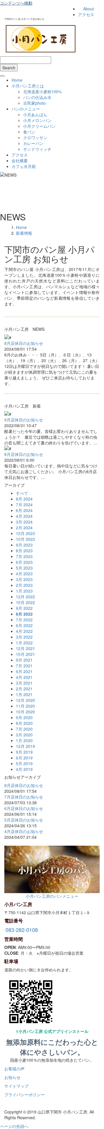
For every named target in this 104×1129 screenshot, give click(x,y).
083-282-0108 (21, 929)
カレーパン (33, 143)
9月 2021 (24, 660)
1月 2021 (24, 694)
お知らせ (12, 1077)
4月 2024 (24, 516)
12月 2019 (25, 746)
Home (17, 80)
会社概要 (20, 160)
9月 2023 (24, 545)
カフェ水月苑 (24, 166)
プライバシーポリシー (24, 1094)
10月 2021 (25, 654)
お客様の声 (14, 1068)
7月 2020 (24, 729)
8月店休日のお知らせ (23, 343)
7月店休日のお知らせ (23, 797)
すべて (22, 493)
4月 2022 (24, 631)
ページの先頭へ (14, 1126)
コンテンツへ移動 (16, 3)
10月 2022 (25, 602)
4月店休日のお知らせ (23, 831)
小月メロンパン (37, 120)
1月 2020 (24, 740)
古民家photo (34, 103)
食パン (29, 132)
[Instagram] (6, 1103)
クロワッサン (35, 137)
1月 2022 (24, 642)
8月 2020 (24, 723)
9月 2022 (24, 608)
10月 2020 (25, 712)
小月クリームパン (39, 126)
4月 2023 (24, 573)
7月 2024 (24, 504)
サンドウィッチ (37, 149)
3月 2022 (24, 637)
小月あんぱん (35, 114)
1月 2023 (24, 591)
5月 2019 (24, 763)
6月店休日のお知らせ (23, 808)
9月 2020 (24, 717)
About (88, 9)
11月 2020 (25, 706)
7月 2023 (24, 556)
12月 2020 (25, 700)
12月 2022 (25, 596)
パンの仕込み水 (37, 97)
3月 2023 (24, 579)
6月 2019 (24, 758)
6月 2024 (24, 510)
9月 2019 (24, 752)
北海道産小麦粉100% (42, 91)
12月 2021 (25, 648)
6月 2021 (24, 671)
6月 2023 (24, 562)
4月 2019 (24, 769)
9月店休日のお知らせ (23, 420)
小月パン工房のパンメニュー (52, 896)
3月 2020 (24, 735)
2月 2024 (24, 527)
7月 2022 (24, 619)
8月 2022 (24, 614)
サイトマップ (16, 1086)
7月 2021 (24, 665)
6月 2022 (24, 625)
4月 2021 (24, 677)
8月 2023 (24, 550)
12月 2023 (25, 533)
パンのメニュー (26, 109)
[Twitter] (13, 1103)
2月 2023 (24, 585)
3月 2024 (24, 522)
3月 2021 (24, 683)
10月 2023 (25, 539)
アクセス (86, 14)
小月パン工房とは (28, 86)
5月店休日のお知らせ (23, 820)
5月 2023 (24, 568)
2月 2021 (24, 688)
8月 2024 (24, 499)
